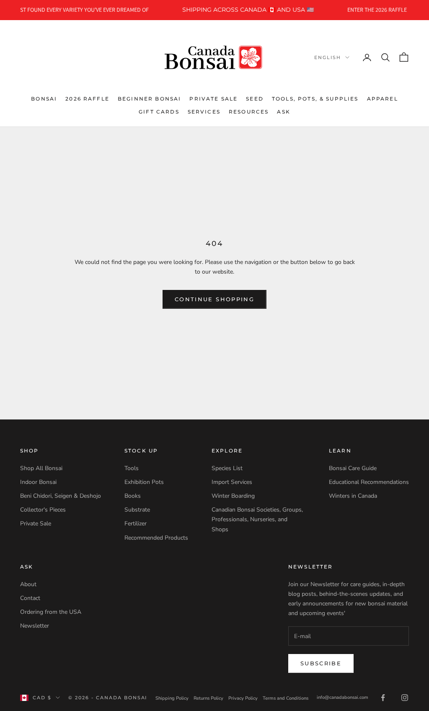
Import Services (232, 482)
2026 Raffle (87, 99)
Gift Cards (159, 112)
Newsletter (34, 626)
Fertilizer (135, 523)
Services (204, 112)
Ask (283, 112)
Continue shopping (214, 299)
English (327, 57)
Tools (131, 468)
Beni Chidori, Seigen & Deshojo (60, 496)
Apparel (382, 99)
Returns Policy (208, 698)
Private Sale (213, 99)
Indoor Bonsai (38, 482)
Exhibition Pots (144, 482)
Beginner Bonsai (149, 99)
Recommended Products (156, 538)
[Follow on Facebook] (383, 697)
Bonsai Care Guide (353, 468)
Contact (30, 598)
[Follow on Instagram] (405, 697)
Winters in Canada (353, 496)
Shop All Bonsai (41, 468)
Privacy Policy (243, 698)
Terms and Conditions (285, 698)
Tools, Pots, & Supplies (315, 99)
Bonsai (44, 99)
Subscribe (320, 663)
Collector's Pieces (43, 510)
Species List (227, 468)
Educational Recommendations (369, 482)
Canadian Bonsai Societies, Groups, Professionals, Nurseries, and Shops (257, 519)
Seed (255, 99)
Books (132, 496)
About (28, 584)
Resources (249, 112)
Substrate (137, 510)
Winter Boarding (233, 496)
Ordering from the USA (50, 612)
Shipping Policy (172, 698)
